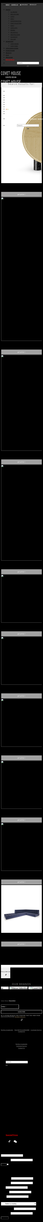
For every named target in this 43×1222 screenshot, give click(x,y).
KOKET (12, 25)
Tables (8, 104)
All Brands (14, 12)
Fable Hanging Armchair (21, 689)
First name (6, 1178)
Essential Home (17, 1110)
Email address (7, 1208)
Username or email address (12, 1153)
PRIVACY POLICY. (20, 1016)
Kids (7, 109)
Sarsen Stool (21, 627)
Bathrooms (9, 111)
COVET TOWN (14, 46)
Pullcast (14, 1114)
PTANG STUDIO (28, 629)
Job (3, 1187)
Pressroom (11, 1133)
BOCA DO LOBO (15, 14)
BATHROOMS (33, 119)
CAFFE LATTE (14, 28)
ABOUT (8, 4)
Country (5, 1201)
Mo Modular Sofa (21, 937)
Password (5, 1160)
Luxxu (13, 1092)
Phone (3, 1196)
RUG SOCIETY (14, 37)
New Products (12, 1085)
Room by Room (10, 50)
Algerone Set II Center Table (21, 345)
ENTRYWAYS (9, 119)
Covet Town (15, 1121)
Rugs (7, 113)
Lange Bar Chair (21, 455)
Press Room (9, 57)
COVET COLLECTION (16, 23)
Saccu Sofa (21, 751)
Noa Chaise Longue (21, 813)
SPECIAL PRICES (10, 59)
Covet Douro (15, 43)
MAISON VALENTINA (16, 21)
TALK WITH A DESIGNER (21, 1030)
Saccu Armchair (21, 875)
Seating (8, 102)
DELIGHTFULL (14, 32)
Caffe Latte (15, 1103)
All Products (10, 95)
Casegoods (9, 100)
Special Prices (12, 1135)
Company (5, 1192)
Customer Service (36, 1030)
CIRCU (12, 18)
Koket (13, 1101)
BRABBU (13, 30)
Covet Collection (17, 1098)
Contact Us (21, 1031)
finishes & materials (7, 1030)
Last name (5, 1183)
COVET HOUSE (21, 567)
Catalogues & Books (12, 48)
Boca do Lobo (16, 1089)
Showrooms (9, 41)
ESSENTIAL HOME (15, 34)
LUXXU (12, 16)
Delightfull (15, 1108)
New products (10, 98)
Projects (8, 53)
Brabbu (14, 1105)
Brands (8, 9)
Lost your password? (9, 1169)
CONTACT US (14, 4)
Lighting (8, 107)
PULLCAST (13, 39)
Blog (7, 55)
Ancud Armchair (21, 565)
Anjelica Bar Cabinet (21, 188)
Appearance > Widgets (10, 952)
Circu (13, 1094)
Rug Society (15, 1112)
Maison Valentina (18, 1096)
